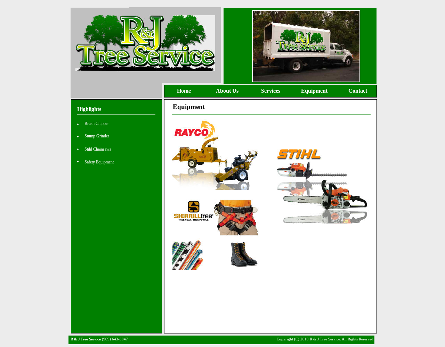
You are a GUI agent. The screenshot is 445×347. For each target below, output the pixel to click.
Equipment (314, 91)
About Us (227, 91)
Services (270, 91)
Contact (357, 91)
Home (184, 91)
